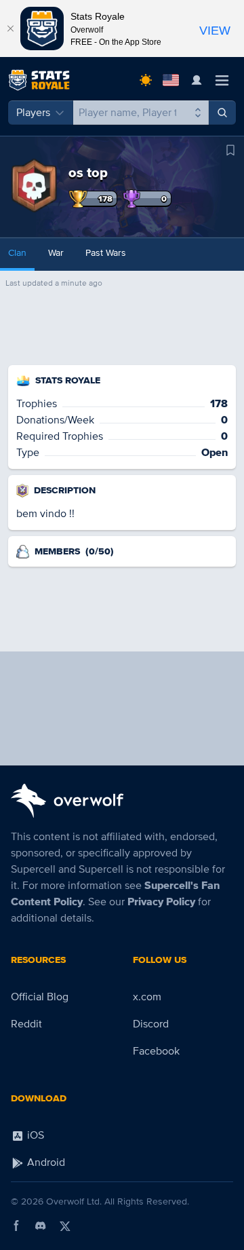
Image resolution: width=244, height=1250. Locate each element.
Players (33, 112)
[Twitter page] (65, 1225)
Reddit (26, 1024)
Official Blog (39, 997)
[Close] (10, 28)
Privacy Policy (161, 902)
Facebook (156, 1051)
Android (44, 1162)
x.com (147, 997)
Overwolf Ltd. (74, 1201)
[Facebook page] (16, 1225)
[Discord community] (40, 1225)
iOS (34, 1135)
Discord (151, 1024)
